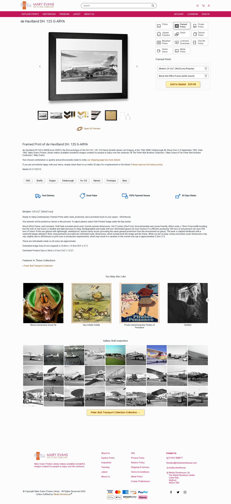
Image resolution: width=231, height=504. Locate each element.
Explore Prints (30, 14)
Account (179, 14)
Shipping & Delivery (140, 467)
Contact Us (171, 453)
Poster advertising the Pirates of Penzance (139, 326)
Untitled (187, 325)
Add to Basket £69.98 (183, 84)
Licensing (192, 14)
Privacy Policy (137, 458)
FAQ (133, 453)
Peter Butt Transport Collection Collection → (115, 412)
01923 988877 (176, 458)
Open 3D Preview (91, 128)
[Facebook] (171, 493)
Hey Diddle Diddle (91, 325)
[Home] (37, 8)
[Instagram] (185, 493)
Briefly (40, 180)
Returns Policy (138, 462)
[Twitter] (178, 493)
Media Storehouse (62, 494)
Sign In (205, 14)
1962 (27, 180)
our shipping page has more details (103, 160)
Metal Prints (137, 476)
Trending (64, 14)
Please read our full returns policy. (147, 164)
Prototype (111, 180)
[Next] (136, 66)
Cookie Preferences (140, 481)
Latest (76, 14)
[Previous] (39, 66)
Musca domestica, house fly (43, 325)
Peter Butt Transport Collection (38, 266)
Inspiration (49, 14)
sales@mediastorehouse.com (183, 463)
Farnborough (68, 180)
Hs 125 (83, 180)
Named (96, 180)
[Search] (153, 5)
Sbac (124, 180)
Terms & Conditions (140, 472)
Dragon (52, 180)
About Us (89, 14)
